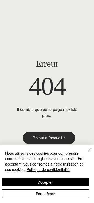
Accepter (45, 182)
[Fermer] (86, 152)
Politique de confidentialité (48, 169)
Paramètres (45, 193)
